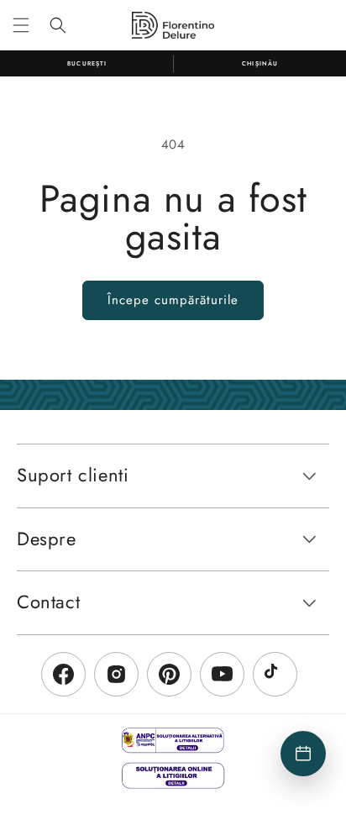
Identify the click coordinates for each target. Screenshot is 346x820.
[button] (21, 25)
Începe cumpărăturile (173, 300)
